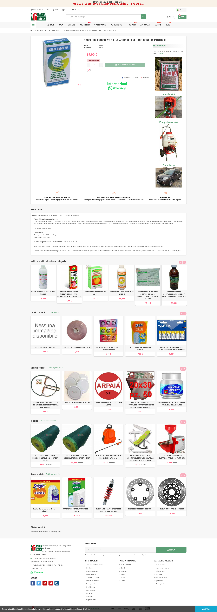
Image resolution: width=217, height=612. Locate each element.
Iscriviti (172, 550)
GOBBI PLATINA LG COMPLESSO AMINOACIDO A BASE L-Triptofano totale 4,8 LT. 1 (174, 295)
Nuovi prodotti (90, 590)
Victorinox (159, 574)
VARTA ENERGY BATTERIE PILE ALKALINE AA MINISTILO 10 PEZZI (172, 348)
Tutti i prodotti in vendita (49, 421)
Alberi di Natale (160, 565)
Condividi (127, 78)
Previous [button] (180, 262)
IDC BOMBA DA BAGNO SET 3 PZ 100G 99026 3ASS (108, 348)
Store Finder (46, 10)
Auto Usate (169, 165)
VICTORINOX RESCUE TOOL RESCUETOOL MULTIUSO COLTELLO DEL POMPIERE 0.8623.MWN (140, 458)
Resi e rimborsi (91, 574)
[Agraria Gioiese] (38, 17)
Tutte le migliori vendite (56, 368)
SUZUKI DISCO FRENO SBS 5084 (140, 509)
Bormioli (123, 568)
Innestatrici (169, 94)
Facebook (33, 583)
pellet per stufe (116, 2)
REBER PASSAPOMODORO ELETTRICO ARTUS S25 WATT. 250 (172, 457)
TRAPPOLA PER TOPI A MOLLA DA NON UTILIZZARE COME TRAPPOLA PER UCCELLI (45, 405)
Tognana (123, 571)
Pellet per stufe (160, 571)
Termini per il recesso (93, 577)
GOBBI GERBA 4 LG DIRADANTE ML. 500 (43, 293)
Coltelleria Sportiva (161, 577)
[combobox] (106, 16)
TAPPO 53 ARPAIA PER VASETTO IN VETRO (108, 404)
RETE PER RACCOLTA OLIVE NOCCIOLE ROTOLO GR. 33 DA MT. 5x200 (45, 458)
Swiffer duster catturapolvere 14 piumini (45, 510)
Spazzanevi (159, 581)
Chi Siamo (57, 10)
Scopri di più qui (83, 609)
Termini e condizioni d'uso (94, 565)
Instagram (56, 583)
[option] (43, 283)
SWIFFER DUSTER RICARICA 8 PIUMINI (140, 348)
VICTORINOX (36, 10)
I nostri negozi (90, 587)
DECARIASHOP (126, 565)
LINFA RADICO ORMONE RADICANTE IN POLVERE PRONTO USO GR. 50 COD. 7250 (69, 294)
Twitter (39, 583)
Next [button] (184, 262)
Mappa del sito (91, 600)
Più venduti (89, 593)
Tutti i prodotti (53, 312)
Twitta (136, 78)
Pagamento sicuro (92, 571)
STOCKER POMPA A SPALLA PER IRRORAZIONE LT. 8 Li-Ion (108, 457)
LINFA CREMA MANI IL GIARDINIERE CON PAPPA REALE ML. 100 (171, 404)
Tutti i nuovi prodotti (54, 474)
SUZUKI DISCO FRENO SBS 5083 (172, 509)
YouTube (44, 583)
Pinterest (146, 78)
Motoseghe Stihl (161, 584)
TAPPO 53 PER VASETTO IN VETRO (77, 403)
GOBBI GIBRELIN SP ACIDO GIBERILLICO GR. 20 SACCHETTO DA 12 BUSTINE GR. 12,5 (148, 295)
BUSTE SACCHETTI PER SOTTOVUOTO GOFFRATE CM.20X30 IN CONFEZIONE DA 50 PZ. (140, 405)
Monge (123, 577)
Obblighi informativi (92, 581)
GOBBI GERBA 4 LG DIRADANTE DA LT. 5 (121, 293)
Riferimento (87, 47)
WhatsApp (76, 10)
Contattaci (67, 10)
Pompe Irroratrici (168, 122)
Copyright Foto (90, 584)
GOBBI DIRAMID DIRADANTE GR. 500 (95, 293)
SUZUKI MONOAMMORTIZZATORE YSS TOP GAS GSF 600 (108, 510)
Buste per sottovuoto (162, 568)
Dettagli (160, 53)
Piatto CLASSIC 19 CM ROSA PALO (77, 347)
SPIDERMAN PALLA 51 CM (45, 347)
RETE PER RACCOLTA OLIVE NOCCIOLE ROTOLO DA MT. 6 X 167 (77, 457)
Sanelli (123, 574)
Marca (86, 45)
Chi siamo (89, 568)
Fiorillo (123, 581)
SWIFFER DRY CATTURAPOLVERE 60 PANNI (76, 510)
